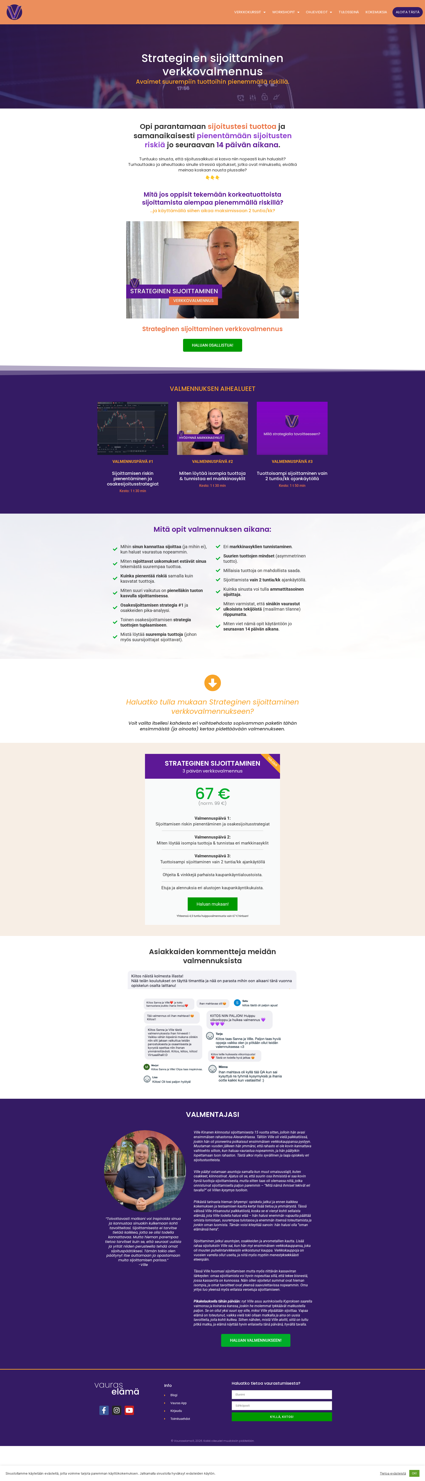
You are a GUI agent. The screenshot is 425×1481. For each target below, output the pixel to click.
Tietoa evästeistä (393, 1473)
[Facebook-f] (104, 1410)
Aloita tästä (407, 12)
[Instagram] (116, 1410)
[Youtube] (129, 1410)
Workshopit (283, 12)
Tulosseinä (349, 12)
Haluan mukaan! (213, 904)
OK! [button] (414, 1473)
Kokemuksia (376, 12)
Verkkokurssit (247, 12)
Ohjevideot (317, 12)
